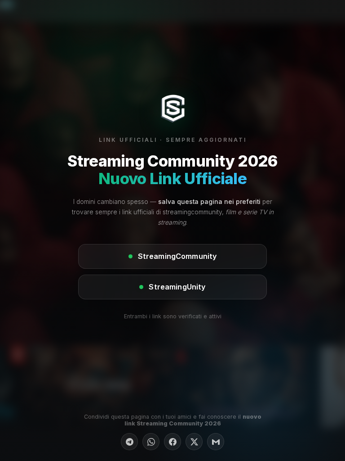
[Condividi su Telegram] (129, 441)
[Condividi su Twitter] (194, 441)
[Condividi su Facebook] (172, 441)
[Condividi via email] (215, 441)
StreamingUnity (177, 286)
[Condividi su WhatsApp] (150, 441)
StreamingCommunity (177, 256)
